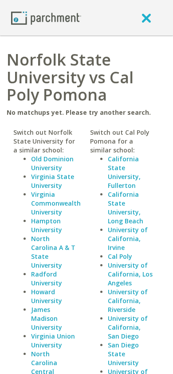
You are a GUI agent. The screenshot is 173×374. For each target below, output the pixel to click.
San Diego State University (123, 354)
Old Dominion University (52, 163)
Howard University (46, 296)
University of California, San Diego (128, 327)
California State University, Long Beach (125, 207)
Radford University (46, 278)
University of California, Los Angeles (130, 274)
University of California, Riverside (128, 301)
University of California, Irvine (128, 239)
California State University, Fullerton (124, 172)
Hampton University (46, 225)
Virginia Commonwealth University (56, 203)
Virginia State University (52, 181)
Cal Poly (120, 256)
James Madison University (46, 318)
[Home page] (46, 17)
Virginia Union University (53, 340)
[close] (146, 17)
